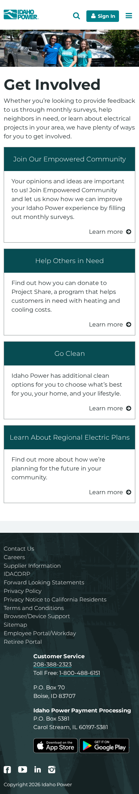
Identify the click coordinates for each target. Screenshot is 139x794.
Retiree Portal (23, 641)
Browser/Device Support (37, 616)
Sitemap (15, 624)
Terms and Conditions (34, 607)
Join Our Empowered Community (69, 159)
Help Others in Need (69, 261)
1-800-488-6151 (79, 672)
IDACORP (17, 573)
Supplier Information (32, 565)
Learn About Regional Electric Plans (70, 437)
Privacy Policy (23, 590)
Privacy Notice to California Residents (55, 599)
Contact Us (19, 548)
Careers (14, 557)
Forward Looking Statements (44, 582)
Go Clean (69, 353)
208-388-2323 (52, 664)
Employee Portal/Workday (40, 633)
